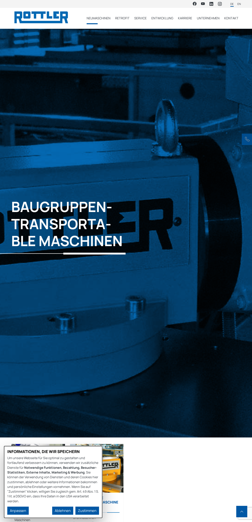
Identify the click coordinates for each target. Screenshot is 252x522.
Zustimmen (87, 510)
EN (239, 4)
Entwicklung (162, 18)
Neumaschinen (98, 18)
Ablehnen (63, 510)
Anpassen (18, 510)
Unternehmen (208, 18)
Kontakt (231, 18)
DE (232, 4)
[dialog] (53, 482)
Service (140, 18)
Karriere (185, 18)
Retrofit (122, 18)
